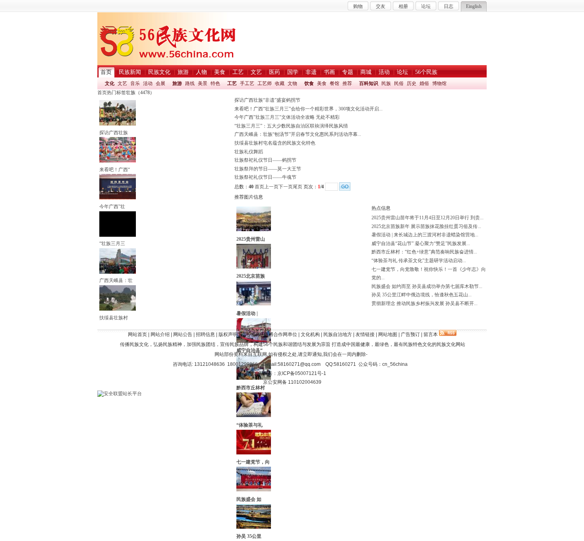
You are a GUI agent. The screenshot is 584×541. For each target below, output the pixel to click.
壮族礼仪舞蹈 (248, 152)
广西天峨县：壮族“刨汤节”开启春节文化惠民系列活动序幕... (297, 134)
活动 (148, 83)
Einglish (474, 6)
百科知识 (368, 83)
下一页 (285, 186)
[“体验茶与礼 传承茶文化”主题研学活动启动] (253, 415)
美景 (202, 83)
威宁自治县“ (249, 350)
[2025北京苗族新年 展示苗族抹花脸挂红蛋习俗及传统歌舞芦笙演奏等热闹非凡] (253, 267)
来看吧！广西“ (114, 169)
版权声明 (228, 334)
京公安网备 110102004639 (292, 382)
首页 (102, 92)
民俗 (399, 83)
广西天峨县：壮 (116, 280)
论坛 (426, 6)
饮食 (309, 83)
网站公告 (182, 334)
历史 (411, 83)
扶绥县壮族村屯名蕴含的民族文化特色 (274, 143)
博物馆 (439, 83)
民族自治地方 (337, 334)
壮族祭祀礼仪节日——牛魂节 (265, 177)
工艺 (232, 83)
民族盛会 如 (248, 499)
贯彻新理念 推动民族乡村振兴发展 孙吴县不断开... (424, 303)
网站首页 (137, 334)
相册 (403, 6)
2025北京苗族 (250, 276)
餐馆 (334, 83)
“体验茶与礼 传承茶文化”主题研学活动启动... (418, 260)
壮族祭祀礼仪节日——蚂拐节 (265, 160)
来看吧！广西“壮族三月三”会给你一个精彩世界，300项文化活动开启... (308, 109)
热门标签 (116, 92)
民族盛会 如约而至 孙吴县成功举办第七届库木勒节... (426, 286)
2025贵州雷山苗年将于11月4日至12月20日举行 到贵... (427, 217)
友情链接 (365, 334)
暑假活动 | (247, 313)
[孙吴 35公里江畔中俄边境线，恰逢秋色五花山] (253, 527)
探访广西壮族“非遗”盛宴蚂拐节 (267, 100)
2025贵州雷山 (250, 239)
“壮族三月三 (112, 243)
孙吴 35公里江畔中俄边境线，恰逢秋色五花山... (421, 295)
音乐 (135, 83)
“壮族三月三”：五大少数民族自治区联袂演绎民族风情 (291, 126)
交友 (380, 6)
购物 (358, 6)
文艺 (122, 83)
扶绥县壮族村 (113, 318)
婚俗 (424, 83)
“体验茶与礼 (249, 425)
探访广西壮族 (113, 132)
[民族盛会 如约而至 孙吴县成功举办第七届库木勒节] (253, 490)
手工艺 (247, 83)
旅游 (177, 83)
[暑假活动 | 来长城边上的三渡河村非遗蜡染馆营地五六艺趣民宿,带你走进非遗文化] (253, 304)
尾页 (297, 186)
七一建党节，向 (253, 462)
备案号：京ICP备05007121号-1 (292, 373)
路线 (190, 83)
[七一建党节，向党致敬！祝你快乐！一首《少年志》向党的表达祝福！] (253, 453)
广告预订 (410, 334)
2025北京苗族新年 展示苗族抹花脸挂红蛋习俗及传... (426, 226)
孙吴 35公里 (248, 536)
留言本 (430, 334)
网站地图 (387, 334)
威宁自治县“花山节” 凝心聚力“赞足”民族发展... (420, 243)
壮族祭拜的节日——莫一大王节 (267, 169)
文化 (109, 83)
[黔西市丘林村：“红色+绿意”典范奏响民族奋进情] (253, 378)
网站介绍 (160, 334)
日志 (448, 6)
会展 (160, 83)
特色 (215, 83)
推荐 (347, 83)
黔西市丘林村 (250, 387)
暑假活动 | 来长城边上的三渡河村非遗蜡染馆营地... (424, 235)
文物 (292, 83)
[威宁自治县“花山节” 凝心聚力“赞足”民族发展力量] (253, 341)
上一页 (271, 186)
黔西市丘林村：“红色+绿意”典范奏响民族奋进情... (424, 252)
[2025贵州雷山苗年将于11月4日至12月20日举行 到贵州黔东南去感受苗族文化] (253, 229)
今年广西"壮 (112, 206)
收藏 (279, 83)
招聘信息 (205, 334)
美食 (322, 83)
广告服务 (250, 334)
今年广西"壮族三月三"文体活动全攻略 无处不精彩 (287, 117)
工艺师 (264, 83)
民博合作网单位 (280, 334)
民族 (386, 83)
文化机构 (310, 334)
